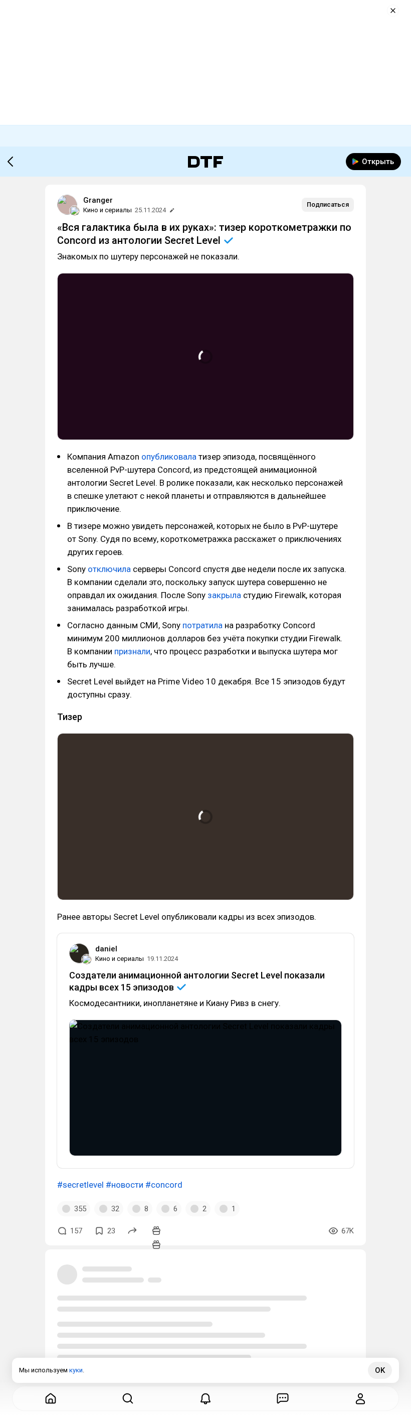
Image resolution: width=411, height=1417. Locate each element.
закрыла (224, 595)
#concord (163, 1185)
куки (76, 1370)
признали (132, 651)
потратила (202, 625)
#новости (124, 1185)
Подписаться (328, 204)
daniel (106, 948)
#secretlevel (80, 1185)
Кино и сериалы (107, 210)
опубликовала (168, 457)
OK (380, 1370)
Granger (98, 200)
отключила (109, 569)
